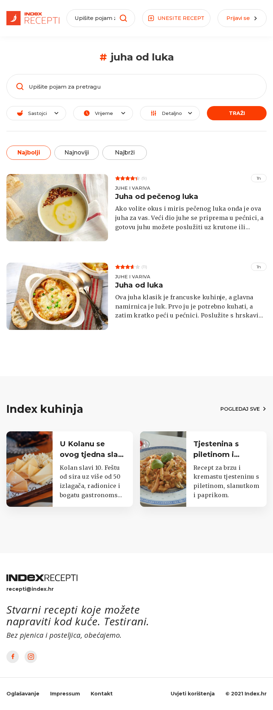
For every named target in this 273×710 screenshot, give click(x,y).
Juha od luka (139, 285)
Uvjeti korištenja (193, 693)
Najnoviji (76, 152)
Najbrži (125, 152)
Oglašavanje (22, 693)
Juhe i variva (132, 188)
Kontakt (102, 693)
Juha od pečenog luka (156, 196)
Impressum (65, 693)
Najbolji (28, 152)
